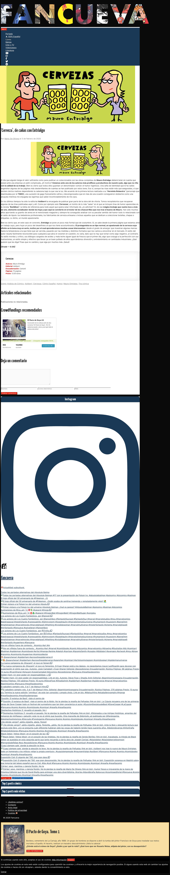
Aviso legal (12, 807)
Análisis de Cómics (15, 284)
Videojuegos (11, 47)
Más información (59, 860)
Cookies (12, 813)
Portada (9, 34)
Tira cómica (84, 284)
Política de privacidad (17, 810)
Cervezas (37, 284)
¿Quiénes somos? (15, 802)
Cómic (8, 39)
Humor (59, 284)
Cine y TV (10, 45)
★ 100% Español (13, 36)
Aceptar (71, 860)
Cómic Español (49, 284)
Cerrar (3, 872)
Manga (8, 42)
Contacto (12, 805)
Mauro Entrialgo (70, 284)
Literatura (10, 50)
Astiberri (28, 284)
